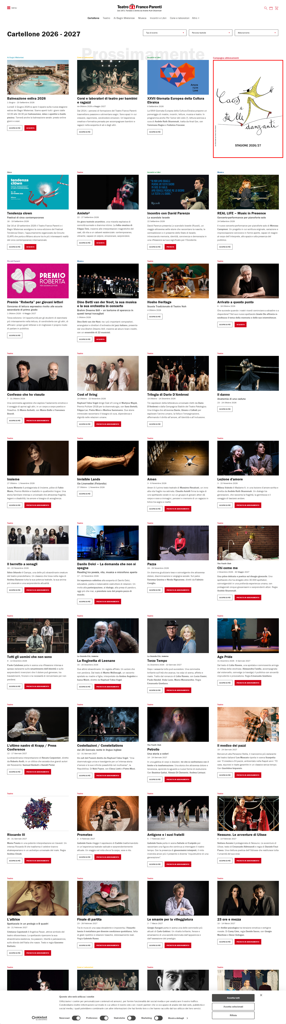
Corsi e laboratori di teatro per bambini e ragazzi (107, 100)
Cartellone (93, 18)
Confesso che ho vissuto (26, 394)
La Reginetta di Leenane (96, 660)
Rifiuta (233, 1015)
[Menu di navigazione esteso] (8, 7)
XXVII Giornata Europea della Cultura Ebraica (175, 100)
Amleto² (83, 213)
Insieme (13, 479)
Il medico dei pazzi (231, 745)
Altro (194, 18)
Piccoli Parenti (13, 261)
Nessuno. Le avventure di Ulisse (241, 834)
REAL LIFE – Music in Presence (241, 213)
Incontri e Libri (158, 18)
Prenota (170, 247)
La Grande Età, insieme (87, 656)
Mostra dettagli (176, 1018)
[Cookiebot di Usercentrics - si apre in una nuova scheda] (40, 1018)
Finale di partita (89, 919)
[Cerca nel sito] (265, 8)
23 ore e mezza (229, 919)
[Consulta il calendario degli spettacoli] (270, 8)
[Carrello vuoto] (276, 8)
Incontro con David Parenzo (168, 213)
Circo (9, 172)
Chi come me (227, 568)
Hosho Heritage (159, 302)
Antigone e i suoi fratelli (165, 834)
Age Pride (224, 657)
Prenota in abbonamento (37, 420)
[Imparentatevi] (248, 109)
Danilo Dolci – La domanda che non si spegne (106, 566)
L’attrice (13, 919)
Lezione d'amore (230, 479)
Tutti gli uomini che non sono (29, 657)
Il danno (223, 394)
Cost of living (87, 394)
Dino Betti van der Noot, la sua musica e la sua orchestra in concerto (107, 304)
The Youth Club (224, 563)
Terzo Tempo (157, 660)
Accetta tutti (233, 998)
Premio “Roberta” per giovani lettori (35, 302)
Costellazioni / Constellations (100, 745)
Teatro (106, 18)
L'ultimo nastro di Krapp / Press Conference (31, 747)
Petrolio (153, 749)
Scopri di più (14, 128)
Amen (151, 479)
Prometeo (84, 834)
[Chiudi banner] (261, 995)
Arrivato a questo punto (235, 302)
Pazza (151, 564)
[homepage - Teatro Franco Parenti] (143, 7)
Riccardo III (16, 834)
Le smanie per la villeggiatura (170, 919)
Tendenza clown (19, 213)
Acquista (30, 128)
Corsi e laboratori (179, 18)
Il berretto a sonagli (22, 564)
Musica (142, 18)
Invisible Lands (88, 479)
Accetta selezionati (233, 1006)
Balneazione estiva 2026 (26, 98)
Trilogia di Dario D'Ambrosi (168, 394)
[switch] (104, 1018)
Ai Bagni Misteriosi (124, 18)
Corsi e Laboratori (85, 57)
